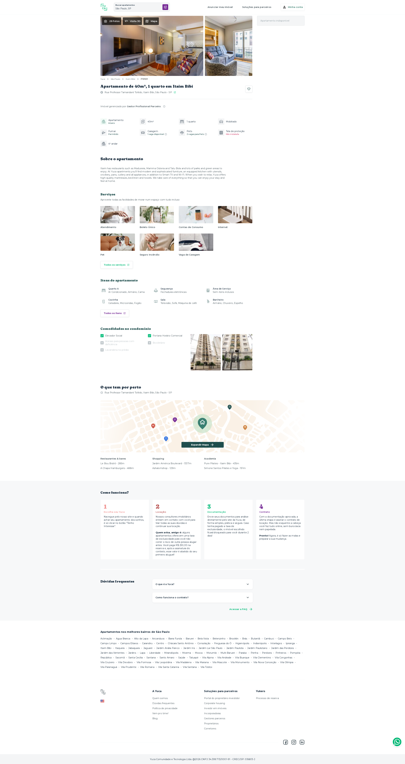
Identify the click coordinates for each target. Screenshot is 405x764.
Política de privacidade (165, 708)
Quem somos (160, 698)
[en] (124, 701)
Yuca (102, 79)
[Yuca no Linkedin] (302, 742)
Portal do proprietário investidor (222, 698)
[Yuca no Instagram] (293, 742)
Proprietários (211, 723)
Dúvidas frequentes (163, 703)
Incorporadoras (212, 713)
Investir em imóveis (215, 708)
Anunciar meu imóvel (220, 7)
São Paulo (115, 79)
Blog (155, 718)
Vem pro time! (160, 713)
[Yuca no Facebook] (285, 742)
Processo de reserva (267, 698)
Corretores (210, 728)
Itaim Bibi (130, 79)
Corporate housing (214, 703)
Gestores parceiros (214, 718)
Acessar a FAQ (238, 609)
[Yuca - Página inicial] (103, 7)
